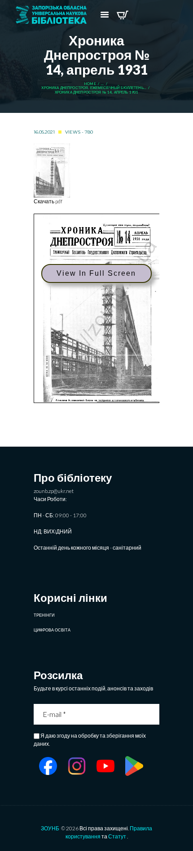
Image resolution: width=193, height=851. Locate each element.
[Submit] (153, 714)
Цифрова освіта (52, 629)
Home (90, 84)
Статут (117, 836)
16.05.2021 (44, 132)
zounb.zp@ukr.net (54, 491)
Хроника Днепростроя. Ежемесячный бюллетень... (93, 88)
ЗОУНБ (50, 828)
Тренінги (44, 615)
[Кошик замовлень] (122, 15)
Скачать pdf (48, 201)
